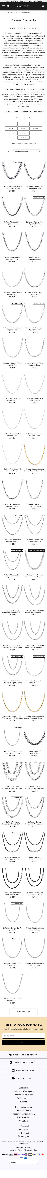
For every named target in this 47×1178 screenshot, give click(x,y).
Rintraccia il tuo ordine (23, 1095)
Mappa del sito (23, 1117)
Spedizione (23, 1088)
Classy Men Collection (27, 1150)
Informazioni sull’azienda (23, 1147)
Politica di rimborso (23, 1107)
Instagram (24, 1137)
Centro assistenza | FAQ (23, 1091)
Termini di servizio (23, 1110)
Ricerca (23, 1102)
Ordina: (9, 152)
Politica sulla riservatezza (24, 1114)
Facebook (24, 1126)
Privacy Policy (32, 1141)
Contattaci (23, 1121)
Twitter (25, 1130)
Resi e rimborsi (23, 1098)
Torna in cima (23, 1011)
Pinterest (25, 1133)
